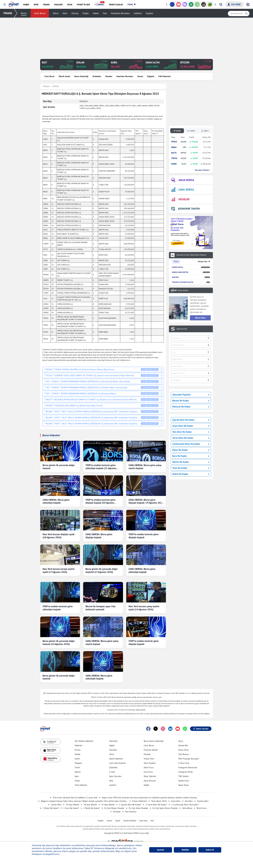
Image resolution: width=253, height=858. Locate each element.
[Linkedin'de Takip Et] (170, 728)
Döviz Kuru (202, 808)
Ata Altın (189, 801)
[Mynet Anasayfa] (14, 3)
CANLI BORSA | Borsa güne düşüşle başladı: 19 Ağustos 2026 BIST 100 (146, 501)
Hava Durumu (150, 780)
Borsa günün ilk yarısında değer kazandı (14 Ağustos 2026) (59, 642)
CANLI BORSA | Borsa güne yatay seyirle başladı (145, 467)
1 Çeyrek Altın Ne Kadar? (130, 804)
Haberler (78, 745)
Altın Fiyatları (150, 763)
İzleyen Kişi (202, 261)
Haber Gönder (202, 728)
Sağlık (112, 745)
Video (77, 780)
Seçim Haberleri (116, 758)
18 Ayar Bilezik (90, 804)
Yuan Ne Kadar (179, 467)
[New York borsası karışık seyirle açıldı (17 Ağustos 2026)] (60, 555)
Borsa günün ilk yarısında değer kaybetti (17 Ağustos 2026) (102, 570)
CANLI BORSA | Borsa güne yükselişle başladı (56, 501)
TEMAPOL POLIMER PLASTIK (182, 282)
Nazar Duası (183, 785)
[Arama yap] (221, 4)
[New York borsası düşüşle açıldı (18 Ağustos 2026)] (60, 520)
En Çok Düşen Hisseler (114, 808)
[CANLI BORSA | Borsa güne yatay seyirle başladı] (146, 451)
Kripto (86, 13)
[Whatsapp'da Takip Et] (185, 728)
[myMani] (99, 4)
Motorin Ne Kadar (181, 406)
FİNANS (8, 13)
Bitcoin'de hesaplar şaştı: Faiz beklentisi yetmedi (100, 608)
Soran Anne (183, 750)
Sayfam (149, 13)
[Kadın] (210, 4)
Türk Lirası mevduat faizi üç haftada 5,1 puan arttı (75, 797)
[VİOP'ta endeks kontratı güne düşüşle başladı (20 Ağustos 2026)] (103, 485)
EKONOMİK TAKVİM (189, 208)
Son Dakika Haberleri (84, 741)
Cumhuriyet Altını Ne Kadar (186, 443)
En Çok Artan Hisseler (138, 808)
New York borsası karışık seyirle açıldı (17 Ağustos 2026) (59, 570)
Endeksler (97, 76)
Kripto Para (149, 758)
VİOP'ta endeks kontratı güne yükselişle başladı (58, 608)
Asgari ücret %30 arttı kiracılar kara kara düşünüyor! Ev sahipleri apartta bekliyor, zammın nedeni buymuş (149, 797)
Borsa (24, 13)
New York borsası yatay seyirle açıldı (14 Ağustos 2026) (144, 608)
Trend (77, 767)
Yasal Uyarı (143, 820)
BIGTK (174, 153)
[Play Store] (50, 742)
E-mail (112, 772)
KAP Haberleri (164, 76)
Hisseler (108, 76)
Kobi (111, 780)
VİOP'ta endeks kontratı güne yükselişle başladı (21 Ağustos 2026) (101, 467)
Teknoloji (113, 741)
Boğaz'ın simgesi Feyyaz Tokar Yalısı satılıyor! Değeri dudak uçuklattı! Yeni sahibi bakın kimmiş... (84, 801)
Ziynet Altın (56, 804)
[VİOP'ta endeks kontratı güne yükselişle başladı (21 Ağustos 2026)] (103, 451)
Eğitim (78, 772)
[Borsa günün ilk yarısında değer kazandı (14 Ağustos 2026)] (60, 627)
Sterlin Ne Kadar (180, 461)
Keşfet (146, 785)
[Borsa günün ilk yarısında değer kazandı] (60, 451)
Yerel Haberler (81, 785)
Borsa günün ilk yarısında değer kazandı (59, 467)
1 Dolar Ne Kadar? (51, 808)
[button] (5, 5)
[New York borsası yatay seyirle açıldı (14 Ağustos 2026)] (146, 592)
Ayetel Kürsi (183, 780)
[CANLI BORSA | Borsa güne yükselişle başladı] (60, 485)
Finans (78, 750)
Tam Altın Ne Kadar (182, 431)
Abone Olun (200, 317)
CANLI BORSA (186, 189)
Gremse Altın (202, 801)
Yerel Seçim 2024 (159, 801)
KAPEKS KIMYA (177, 267)
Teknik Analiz (64, 76)
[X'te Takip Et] (155, 728)
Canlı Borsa (49, 76)
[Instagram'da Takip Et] (163, 728)
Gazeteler (113, 767)
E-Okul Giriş (183, 763)
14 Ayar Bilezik (72, 804)
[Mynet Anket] (172, 4)
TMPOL (174, 158)
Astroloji (113, 750)
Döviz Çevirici (182, 329)
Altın (65, 13)
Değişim (150, 76)
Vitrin (111, 754)
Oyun (180, 741)
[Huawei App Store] (50, 759)
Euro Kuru (148, 772)
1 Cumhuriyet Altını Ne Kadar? (185, 804)
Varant (140, 76)
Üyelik (117, 820)
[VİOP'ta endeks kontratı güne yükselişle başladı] (60, 592)
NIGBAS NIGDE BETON (180, 272)
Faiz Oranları (130, 811)
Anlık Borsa (39, 13)
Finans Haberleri (139, 801)
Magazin (78, 763)
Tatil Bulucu (183, 754)
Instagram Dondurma (187, 767)
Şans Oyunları (115, 776)
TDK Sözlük (183, 776)
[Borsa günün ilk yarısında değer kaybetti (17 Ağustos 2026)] (103, 555)
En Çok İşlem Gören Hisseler (165, 808)
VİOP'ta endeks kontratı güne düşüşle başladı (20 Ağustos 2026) (101, 501)
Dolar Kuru (149, 767)
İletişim (101, 820)
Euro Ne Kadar (179, 455)
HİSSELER (183, 199)
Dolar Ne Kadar (180, 449)
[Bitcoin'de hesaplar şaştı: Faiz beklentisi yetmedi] (103, 592)
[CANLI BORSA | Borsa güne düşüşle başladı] (103, 520)
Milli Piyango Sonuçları (188, 758)
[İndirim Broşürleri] (178, 4)
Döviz (56, 13)
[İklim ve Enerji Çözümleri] (203, 4)
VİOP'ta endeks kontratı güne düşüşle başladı (144, 536)
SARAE (174, 164)
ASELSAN (175, 277)
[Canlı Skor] (185, 4)
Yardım (109, 820)
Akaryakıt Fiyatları (181, 394)
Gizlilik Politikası (129, 820)
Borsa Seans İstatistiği (154, 741)
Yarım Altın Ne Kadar (182, 437)
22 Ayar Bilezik (108, 804)
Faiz (105, 13)
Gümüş (74, 13)
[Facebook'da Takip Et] (148, 728)
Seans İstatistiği (81, 76)
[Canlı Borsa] (197, 4)
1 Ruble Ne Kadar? (91, 808)
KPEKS (174, 141)
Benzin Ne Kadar (180, 400)
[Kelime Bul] (191, 4)
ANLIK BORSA (186, 180)
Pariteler (117, 811)
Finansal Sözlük (151, 750)
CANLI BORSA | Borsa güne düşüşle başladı (99, 536)
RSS (152, 820)
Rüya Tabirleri (150, 776)
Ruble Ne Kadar (180, 473)
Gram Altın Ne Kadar (182, 425)
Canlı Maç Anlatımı (117, 763)
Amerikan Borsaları (120, 13)
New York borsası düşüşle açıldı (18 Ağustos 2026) (59, 536)
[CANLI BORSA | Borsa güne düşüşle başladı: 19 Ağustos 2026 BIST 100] (146, 485)
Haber (96, 13)
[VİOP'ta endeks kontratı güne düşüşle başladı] (146, 520)
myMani (138, 13)
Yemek (77, 754)
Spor (77, 776)
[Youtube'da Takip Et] (177, 728)
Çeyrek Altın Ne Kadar (183, 419)
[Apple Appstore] (50, 750)
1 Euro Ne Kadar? (71, 808)
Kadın (77, 758)
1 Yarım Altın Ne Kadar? (156, 804)
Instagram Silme (185, 772)
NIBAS (173, 147)
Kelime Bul (183, 745)
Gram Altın (176, 801)
